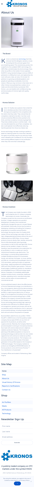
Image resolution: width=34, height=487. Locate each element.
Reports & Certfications (11, 386)
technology (22, 59)
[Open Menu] (2, 4)
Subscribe (17, 442)
